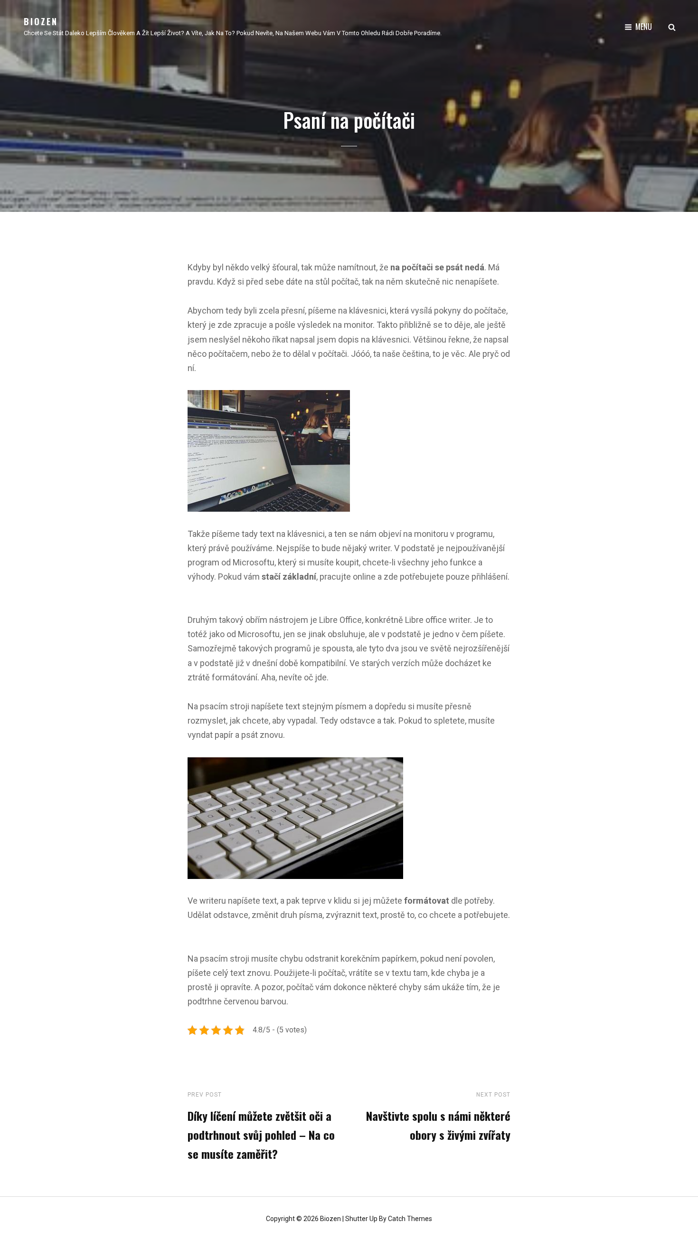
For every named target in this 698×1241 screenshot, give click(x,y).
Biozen (41, 21)
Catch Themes (410, 1218)
